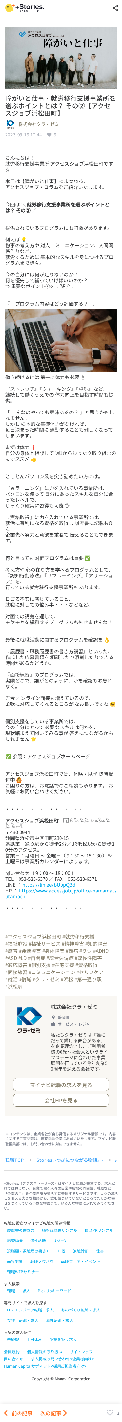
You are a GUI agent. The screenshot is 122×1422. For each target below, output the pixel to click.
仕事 (100, 1250)
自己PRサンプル (99, 1230)
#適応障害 (16, 965)
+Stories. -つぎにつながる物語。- (68, 1160)
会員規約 (12, 1351)
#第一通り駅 (88, 979)
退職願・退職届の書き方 (28, 1250)
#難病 (72, 950)
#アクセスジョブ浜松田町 (33, 936)
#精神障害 (73, 943)
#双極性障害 (88, 957)
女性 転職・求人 (22, 1320)
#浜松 (67, 979)
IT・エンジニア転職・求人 (30, 1309)
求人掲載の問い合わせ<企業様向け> (62, 1358)
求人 (26, 1290)
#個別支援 (40, 965)
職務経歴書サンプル (59, 1230)
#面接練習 (16, 972)
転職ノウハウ (42, 1261)
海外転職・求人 (59, 1320)
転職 (11, 1290)
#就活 (11, 979)
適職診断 (80, 1250)
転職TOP (14, 1160)
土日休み (34, 1339)
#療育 (11, 950)
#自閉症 (36, 957)
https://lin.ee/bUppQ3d (48, 884)
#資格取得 (86, 965)
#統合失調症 (60, 957)
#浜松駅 (13, 986)
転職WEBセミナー (23, 1271)
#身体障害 (53, 950)
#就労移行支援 (78, 936)
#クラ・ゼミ (46, 979)
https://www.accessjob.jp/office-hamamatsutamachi (60, 893)
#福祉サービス (45, 943)
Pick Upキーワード (54, 1290)
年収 (61, 1250)
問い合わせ (13, 1358)
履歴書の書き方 (20, 1230)
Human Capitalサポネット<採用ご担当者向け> (45, 1366)
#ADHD (101, 950)
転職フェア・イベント (80, 1261)
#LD (22, 957)
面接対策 (15, 1261)
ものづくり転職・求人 (80, 1309)
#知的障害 (96, 943)
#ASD (11, 957)
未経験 (13, 1339)
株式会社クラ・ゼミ (38, 124)
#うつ (85, 950)
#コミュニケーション (52, 972)
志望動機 (15, 1240)
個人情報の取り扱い (44, 1351)
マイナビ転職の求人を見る (61, 1085)
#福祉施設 (16, 943)
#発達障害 (30, 950)
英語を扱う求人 (63, 1339)
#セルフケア (89, 972)
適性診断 (38, 1240)
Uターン (60, 1240)
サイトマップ (81, 1351)
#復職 (25, 979)
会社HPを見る (61, 1100)
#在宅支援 (63, 965)
